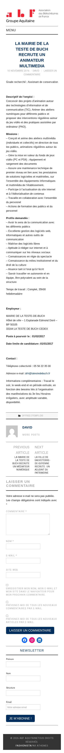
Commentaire (16, 511)
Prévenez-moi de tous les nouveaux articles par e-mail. (31, 620)
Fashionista (24, 745)
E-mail (11, 555)
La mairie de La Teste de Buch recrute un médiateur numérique (20, 463)
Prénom (10, 659)
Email (8, 702)
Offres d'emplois (32, 415)
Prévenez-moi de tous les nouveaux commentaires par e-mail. (31, 607)
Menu (11, 30)
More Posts (31, 434)
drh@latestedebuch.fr (37, 373)
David (36, 70)
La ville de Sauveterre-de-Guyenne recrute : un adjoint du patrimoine (42, 465)
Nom (10, 541)
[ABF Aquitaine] (32, 16)
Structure (10, 687)
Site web (12, 570)
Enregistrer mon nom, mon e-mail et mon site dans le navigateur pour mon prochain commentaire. (31, 591)
